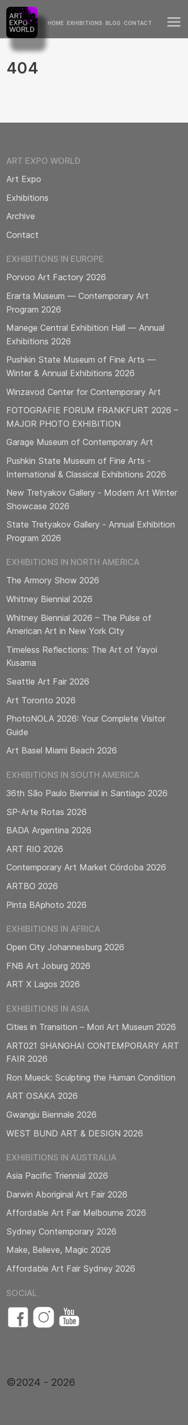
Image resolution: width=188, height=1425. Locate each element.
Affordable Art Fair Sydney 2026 (70, 1268)
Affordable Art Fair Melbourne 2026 (76, 1212)
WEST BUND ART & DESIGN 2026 (74, 1133)
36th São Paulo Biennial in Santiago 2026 (87, 793)
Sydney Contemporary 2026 (61, 1231)
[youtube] (69, 1317)
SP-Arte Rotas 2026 (46, 812)
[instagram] (43, 1317)
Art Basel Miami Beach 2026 (61, 750)
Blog (113, 23)
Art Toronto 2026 (41, 700)
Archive (20, 216)
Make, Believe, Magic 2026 (58, 1249)
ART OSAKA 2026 (42, 1096)
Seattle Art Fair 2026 (47, 681)
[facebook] (18, 1317)
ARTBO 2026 (32, 886)
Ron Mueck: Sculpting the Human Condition (90, 1077)
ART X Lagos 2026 (43, 984)
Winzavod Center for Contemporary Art (83, 392)
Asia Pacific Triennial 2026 (57, 1175)
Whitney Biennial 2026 (49, 599)
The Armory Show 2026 (52, 580)
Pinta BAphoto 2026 (46, 905)
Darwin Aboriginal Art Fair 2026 (66, 1194)
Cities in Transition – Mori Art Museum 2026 (91, 1027)
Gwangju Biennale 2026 (51, 1114)
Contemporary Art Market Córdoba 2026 (86, 867)
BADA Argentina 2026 (48, 830)
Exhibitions (84, 23)
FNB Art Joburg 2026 (48, 966)
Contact (138, 23)
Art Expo (23, 179)
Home (56, 23)
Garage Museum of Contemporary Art (79, 442)
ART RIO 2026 (34, 849)
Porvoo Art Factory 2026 (56, 277)
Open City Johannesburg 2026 (65, 947)
